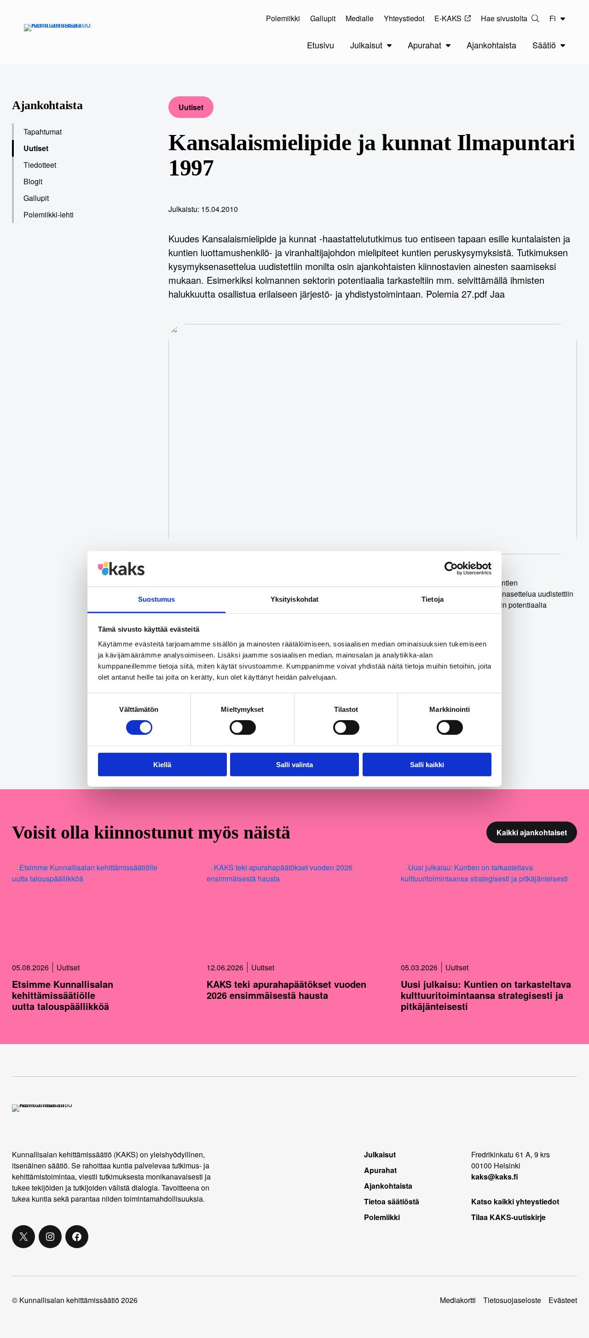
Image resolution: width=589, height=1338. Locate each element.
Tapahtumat (42, 131)
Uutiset (191, 107)
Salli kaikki (427, 764)
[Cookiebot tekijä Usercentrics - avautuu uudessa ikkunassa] (451, 568)
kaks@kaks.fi (494, 1176)
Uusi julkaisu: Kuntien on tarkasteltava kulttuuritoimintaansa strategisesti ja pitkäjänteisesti (486, 995)
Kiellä (162, 764)
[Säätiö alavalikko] (562, 45)
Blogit (32, 181)
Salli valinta (294, 764)
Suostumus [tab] (156, 599)
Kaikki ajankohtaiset (532, 832)
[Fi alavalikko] (562, 18)
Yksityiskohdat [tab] (294, 599)
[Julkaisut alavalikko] (389, 45)
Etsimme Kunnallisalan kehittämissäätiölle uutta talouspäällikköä (62, 995)
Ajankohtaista (47, 105)
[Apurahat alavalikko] (448, 45)
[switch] (243, 727)
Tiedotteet (39, 164)
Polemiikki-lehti (48, 214)
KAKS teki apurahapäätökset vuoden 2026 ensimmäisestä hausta (286, 990)
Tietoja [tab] (433, 599)
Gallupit (36, 198)
